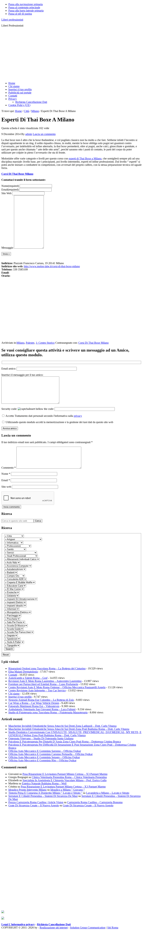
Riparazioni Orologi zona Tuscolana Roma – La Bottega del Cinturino (47, 668)
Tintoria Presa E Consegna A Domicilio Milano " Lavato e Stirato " (45, 792)
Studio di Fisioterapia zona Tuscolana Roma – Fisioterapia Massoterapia (48, 712)
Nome (10, 185)
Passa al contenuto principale (24, 7)
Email (10, 189)
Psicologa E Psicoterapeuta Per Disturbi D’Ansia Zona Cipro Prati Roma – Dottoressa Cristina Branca (64, 741)
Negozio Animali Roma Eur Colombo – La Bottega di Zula (41, 699)
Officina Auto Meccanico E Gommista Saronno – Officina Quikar (44, 751)
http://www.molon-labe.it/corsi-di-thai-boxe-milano (52, 266)
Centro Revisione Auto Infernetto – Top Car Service (37, 690)
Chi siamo (14, 693)
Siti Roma (112, 927)
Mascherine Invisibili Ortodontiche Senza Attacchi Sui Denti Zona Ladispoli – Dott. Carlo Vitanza (62, 725)
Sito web (6, 486)
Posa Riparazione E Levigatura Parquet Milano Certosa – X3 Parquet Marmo (64, 774)
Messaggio (7, 247)
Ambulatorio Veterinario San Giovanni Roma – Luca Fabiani (42, 709)
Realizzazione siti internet (54, 927)
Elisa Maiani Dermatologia (23, 671)
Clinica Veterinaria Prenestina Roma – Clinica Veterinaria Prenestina (69, 777)
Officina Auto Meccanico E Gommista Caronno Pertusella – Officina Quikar (50, 754)
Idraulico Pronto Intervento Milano (27, 789)
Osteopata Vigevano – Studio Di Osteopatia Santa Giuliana (40, 738)
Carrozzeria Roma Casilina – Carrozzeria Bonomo (95, 802)
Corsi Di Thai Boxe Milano (17, 173)
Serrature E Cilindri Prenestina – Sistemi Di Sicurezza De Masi (43, 796)
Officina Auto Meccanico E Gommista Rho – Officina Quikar (42, 760)
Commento (8, 467)
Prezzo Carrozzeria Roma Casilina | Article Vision (35, 802)
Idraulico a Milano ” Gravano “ (67, 789)
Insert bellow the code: (42, 408)
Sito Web (6, 193)
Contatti (12, 674)
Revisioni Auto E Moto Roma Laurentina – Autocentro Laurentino (45, 681)
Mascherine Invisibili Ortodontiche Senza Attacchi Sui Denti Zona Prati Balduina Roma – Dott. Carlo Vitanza (68, 729)
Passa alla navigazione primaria (25, 4)
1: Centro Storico (45, 342)
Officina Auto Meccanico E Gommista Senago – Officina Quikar (44, 757)
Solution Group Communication (87, 927)
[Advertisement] (71, 54)
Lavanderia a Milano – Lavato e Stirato (107, 792)
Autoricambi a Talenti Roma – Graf (27, 677)
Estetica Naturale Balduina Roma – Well (44, 783)
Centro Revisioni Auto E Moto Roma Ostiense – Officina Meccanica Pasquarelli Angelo (57, 687)
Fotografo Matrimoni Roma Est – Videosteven (33, 706)
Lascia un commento (44, 134)
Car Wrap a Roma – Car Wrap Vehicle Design (33, 703)
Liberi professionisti (12, 19)
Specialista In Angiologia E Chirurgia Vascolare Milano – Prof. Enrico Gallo (64, 780)
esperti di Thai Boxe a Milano (85, 158)
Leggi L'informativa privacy (18, 924)
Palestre (30, 342)
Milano (20, 342)
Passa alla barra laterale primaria (26, 10)
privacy (78, 415)
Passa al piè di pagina (20, 13)
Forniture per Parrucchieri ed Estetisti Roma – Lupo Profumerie (43, 684)
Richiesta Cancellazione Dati (54, 924)
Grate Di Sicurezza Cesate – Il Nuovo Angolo (33, 805)
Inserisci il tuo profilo (20, 696)
